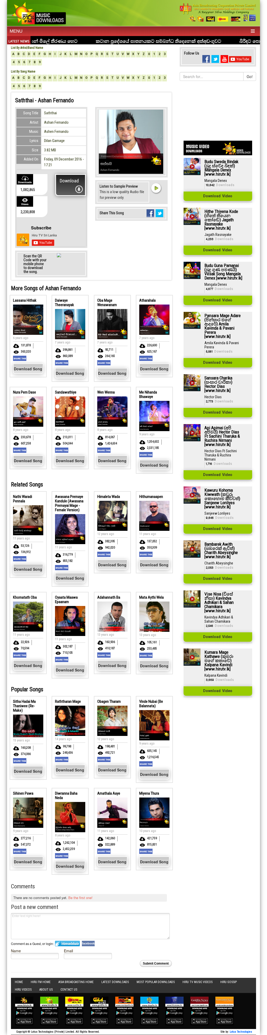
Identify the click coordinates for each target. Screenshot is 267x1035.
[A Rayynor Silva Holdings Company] (218, 12)
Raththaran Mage (68, 701)
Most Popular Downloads (156, 982)
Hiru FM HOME (41, 982)
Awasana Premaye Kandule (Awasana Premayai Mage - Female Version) (69, 503)
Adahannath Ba (108, 597)
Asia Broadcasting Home (76, 982)
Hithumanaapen (151, 496)
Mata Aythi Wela (151, 597)
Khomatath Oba (25, 597)
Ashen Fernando (56, 131)
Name (16, 950)
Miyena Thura (149, 793)
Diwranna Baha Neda (66, 795)
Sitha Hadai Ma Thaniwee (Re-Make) (24, 706)
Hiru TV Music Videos (198, 982)
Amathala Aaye (108, 793)
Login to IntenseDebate (67, 943)
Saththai (50, 113)
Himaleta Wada (108, 496)
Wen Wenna (106, 392)
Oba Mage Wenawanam (107, 302)
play (155, 187)
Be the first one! (80, 897)
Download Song (28, 368)
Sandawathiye (65, 392)
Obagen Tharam (109, 701)
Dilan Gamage (54, 140)
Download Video (217, 196)
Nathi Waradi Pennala (22, 498)
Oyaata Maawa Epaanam (66, 599)
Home (19, 982)
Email (68, 950)
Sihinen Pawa (23, 793)
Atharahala (147, 300)
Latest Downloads (115, 982)
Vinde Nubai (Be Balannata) (151, 703)
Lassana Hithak (25, 300)
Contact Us (68, 989)
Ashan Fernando (56, 122)
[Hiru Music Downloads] (38, 12)
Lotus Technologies (241, 1031)
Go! (250, 76)
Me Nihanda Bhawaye (148, 394)
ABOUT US (46, 989)
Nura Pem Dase (24, 392)
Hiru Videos (23, 989)
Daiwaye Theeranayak (64, 302)
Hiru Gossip (228, 982)
